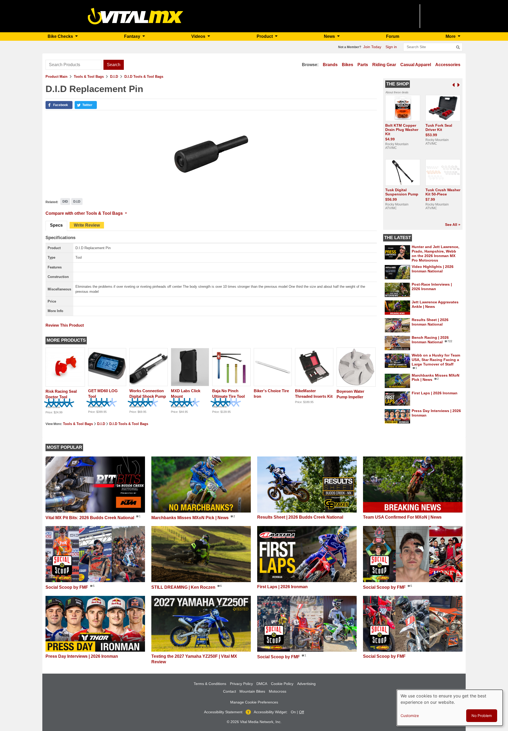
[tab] (56, 226)
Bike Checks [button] (61, 36)
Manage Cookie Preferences (254, 702)
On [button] (293, 712)
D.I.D (114, 77)
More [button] (451, 36)
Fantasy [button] (132, 36)
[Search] (458, 47)
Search (113, 64)
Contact (229, 691)
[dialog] (450, 708)
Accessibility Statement (223, 712)
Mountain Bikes (252, 691)
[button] (59, 105)
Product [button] (265, 36)
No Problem (481, 715)
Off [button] (301, 712)
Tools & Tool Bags (89, 77)
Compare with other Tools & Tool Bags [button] (85, 213)
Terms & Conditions (210, 684)
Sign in (391, 47)
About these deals (397, 92)
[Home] (135, 15)
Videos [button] (198, 36)
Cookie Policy (282, 684)
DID (65, 201)
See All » (452, 224)
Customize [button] (410, 715)
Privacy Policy (241, 684)
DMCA (261, 684)
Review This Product (65, 325)
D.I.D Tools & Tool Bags (143, 77)
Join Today (372, 47)
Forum (392, 36)
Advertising (306, 684)
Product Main (56, 77)
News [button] (330, 36)
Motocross (277, 691)
